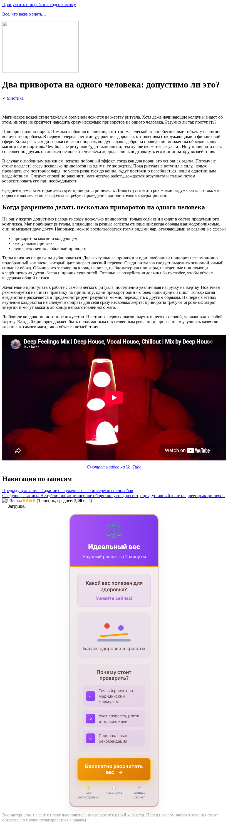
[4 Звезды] (30, 500)
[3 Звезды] (27, 500)
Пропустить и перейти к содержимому (39, 4)
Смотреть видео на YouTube (114, 467)
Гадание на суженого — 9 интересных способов (67, 490)
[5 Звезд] (34, 500)
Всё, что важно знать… (24, 14)
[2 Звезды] (24, 500)
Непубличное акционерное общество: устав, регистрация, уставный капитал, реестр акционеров (113, 495)
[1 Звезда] (12, 500)
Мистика (15, 98)
